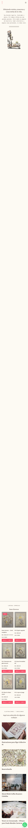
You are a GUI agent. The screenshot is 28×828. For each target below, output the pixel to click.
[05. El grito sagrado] (20, 620)
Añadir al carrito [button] (7, 640)
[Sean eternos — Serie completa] (8, 620)
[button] (24, 824)
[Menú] (25, 2)
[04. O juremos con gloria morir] (8, 651)
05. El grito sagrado (20, 630)
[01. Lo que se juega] (20, 682)
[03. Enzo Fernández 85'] (20, 651)
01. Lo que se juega (19, 692)
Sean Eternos (4, 637)
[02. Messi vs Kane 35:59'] (8, 682)
